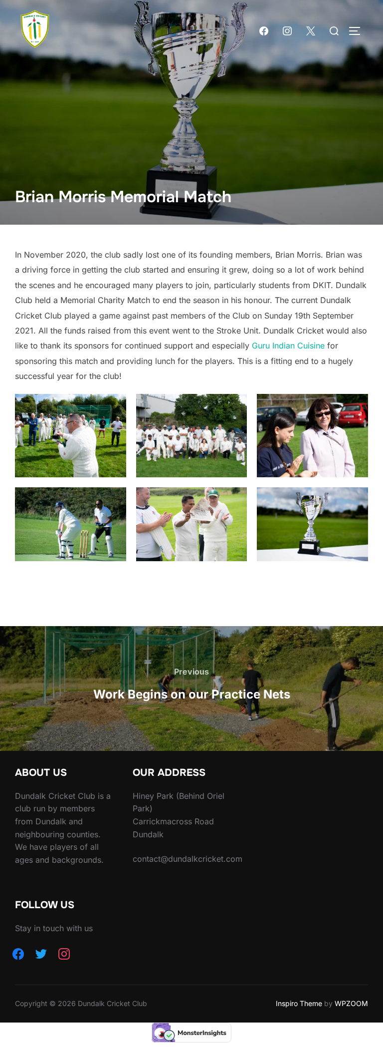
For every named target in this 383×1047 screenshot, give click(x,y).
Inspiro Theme (299, 1003)
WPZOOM (351, 1003)
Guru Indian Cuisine (288, 345)
